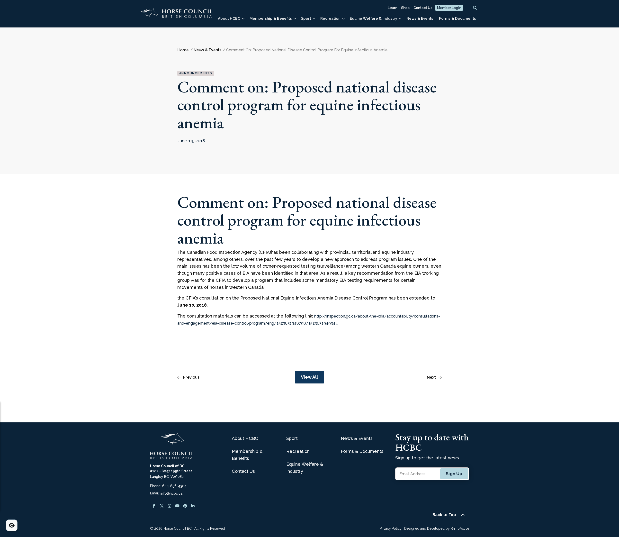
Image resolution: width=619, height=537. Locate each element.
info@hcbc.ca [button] (171, 493)
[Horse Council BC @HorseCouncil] (154, 506)
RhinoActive (460, 528)
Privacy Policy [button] (391, 528)
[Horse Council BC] (176, 15)
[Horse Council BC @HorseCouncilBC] (177, 506)
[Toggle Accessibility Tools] (12, 525)
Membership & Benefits (271, 18)
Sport (306, 18)
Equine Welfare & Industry (373, 18)
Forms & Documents (457, 18)
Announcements (195, 73)
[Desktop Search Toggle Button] (475, 8)
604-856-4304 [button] (174, 486)
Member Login (449, 8)
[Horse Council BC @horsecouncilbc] (162, 506)
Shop (405, 8)
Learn (392, 8)
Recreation (330, 18)
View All (309, 377)
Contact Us (422, 8)
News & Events (419, 18)
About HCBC (229, 18)
